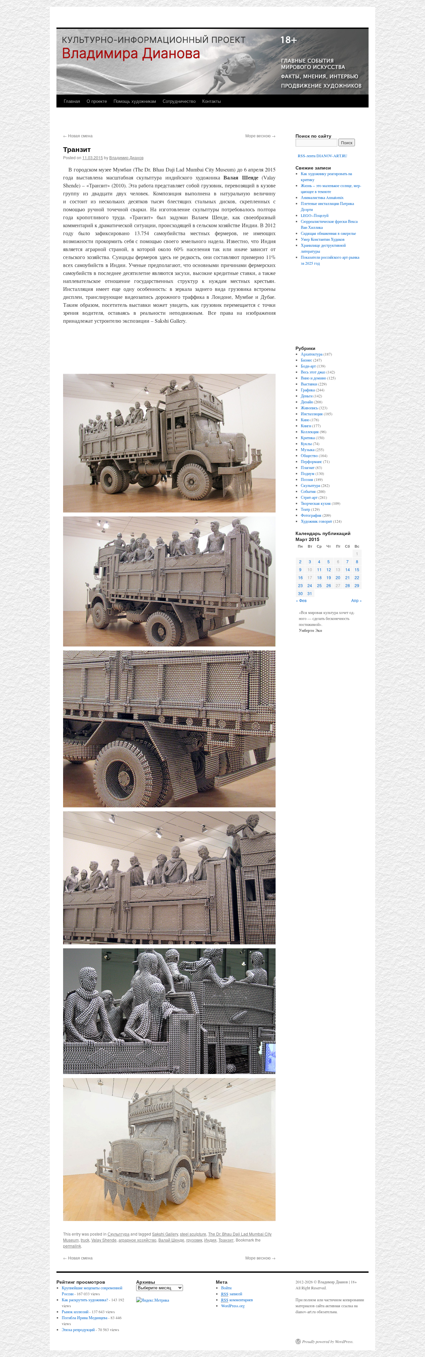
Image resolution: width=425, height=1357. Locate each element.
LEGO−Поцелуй (314, 215)
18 (319, 577)
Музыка (307, 449)
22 (357, 577)
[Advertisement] (169, 349)
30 (300, 593)
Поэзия (307, 479)
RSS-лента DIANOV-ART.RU (322, 155)
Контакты (211, 101)
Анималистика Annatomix (322, 197)
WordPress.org (233, 1305)
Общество (309, 455)
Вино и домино (313, 377)
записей (231, 1293)
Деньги (306, 395)
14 (347, 569)
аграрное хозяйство (137, 1240)
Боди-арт (308, 366)
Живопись (309, 407)
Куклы (306, 443)
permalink (72, 1246)
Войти (226, 1287)
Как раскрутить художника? (85, 1299)
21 (347, 577)
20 (338, 577)
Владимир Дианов (126, 157)
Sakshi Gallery (165, 1234)
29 (357, 585)
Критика (308, 437)
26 (328, 585)
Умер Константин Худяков (323, 239)
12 (328, 569)
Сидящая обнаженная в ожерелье (328, 233)
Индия (210, 1240)
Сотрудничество (179, 101)
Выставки (309, 383)
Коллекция (310, 431)
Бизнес (306, 360)
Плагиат (307, 467)
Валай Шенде (171, 1240)
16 (300, 577)
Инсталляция (312, 413)
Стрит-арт (309, 497)
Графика (308, 389)
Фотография (311, 515)
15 (357, 569)
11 (319, 569)
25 (319, 585)
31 (309, 593)
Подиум (307, 473)
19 (328, 577)
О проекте (97, 101)
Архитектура (311, 354)
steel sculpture (193, 1234)
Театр (305, 509)
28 (347, 585)
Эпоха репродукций (78, 1329)
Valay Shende (104, 1240)
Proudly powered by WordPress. (328, 1341)
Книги (306, 425)
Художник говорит (316, 521)
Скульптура (118, 1234)
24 (309, 585)
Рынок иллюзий (75, 1311)
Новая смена (78, 135)
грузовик (194, 1240)
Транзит (226, 1240)
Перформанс (311, 461)
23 (300, 585)
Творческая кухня (316, 503)
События (308, 491)
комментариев (237, 1299)
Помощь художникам (135, 101)
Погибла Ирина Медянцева (84, 1317)
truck (85, 1240)
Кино (305, 419)
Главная (72, 101)
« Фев (301, 600)
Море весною (260, 135)
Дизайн (307, 401)
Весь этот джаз (313, 371)
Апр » (356, 600)
